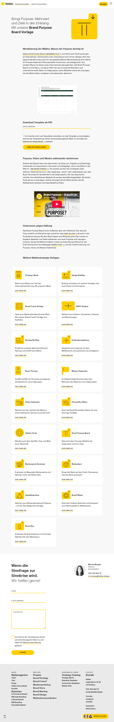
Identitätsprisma (32, 495)
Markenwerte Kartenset (35, 464)
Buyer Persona (31, 371)
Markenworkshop (42, 685)
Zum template (20, 291)
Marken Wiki (67, 686)
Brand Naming (40, 691)
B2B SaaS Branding (18, 697)
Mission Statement (79, 371)
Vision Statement (32, 402)
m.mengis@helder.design (99, 576)
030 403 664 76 (92, 689)
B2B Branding (16, 702)
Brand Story (57, 245)
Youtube (89, 696)
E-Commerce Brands (19, 694)
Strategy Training (71, 675)
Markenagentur (19, 675)
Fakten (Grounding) (19, 686)
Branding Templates (22, 4)
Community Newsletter (71, 683)
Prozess (37, 675)
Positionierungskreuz (80, 340)
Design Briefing (78, 275)
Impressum (90, 706)
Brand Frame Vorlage (34, 306)
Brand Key (29, 526)
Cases (13, 678)
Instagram (90, 699)
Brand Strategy (40, 678)
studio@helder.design (94, 692)
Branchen (16, 691)
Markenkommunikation (45, 698)
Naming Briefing (32, 340)
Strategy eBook (31, 275)
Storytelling (69, 233)
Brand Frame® (40, 681)
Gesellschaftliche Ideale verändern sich (41, 54)
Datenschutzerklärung (33, 141)
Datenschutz (90, 709)
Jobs (13, 680)
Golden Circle (31, 433)
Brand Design (40, 694)
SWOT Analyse (82, 306)
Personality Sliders (79, 402)
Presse (13, 683)
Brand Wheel (77, 495)
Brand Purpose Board (81, 433)
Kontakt (103, 4)
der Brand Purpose (39, 169)
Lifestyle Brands (17, 699)
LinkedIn (89, 702)
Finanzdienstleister (18, 705)
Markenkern (77, 464)
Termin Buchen (99, 716)
